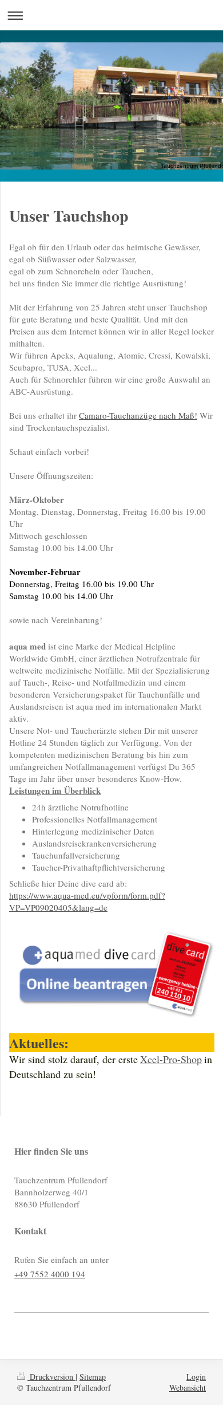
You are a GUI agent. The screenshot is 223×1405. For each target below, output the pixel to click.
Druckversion (51, 1376)
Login (196, 1376)
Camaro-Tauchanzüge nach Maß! (138, 415)
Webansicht (187, 1387)
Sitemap (92, 1376)
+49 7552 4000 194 (49, 1274)
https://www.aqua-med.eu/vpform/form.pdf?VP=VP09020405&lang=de (87, 901)
